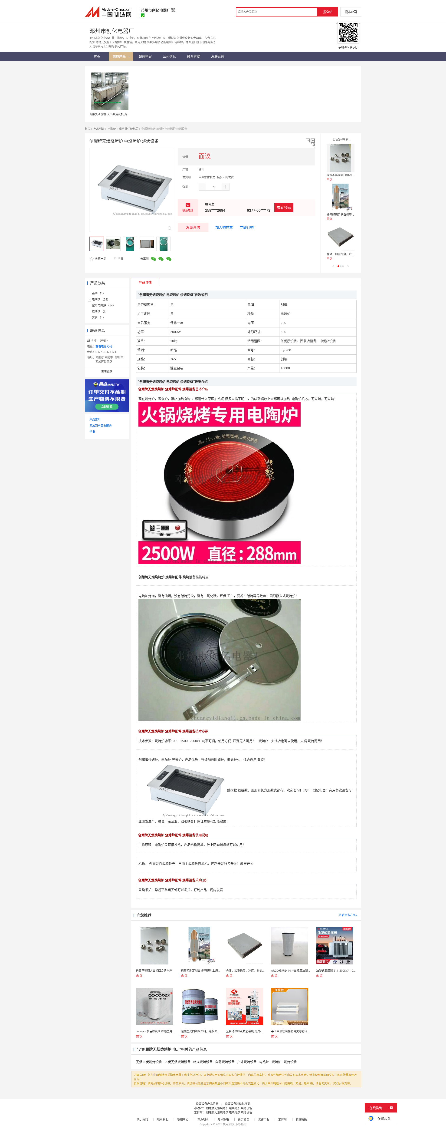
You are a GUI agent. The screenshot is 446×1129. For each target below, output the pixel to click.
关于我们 (142, 1119)
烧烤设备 (290, 1062)
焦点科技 (228, 1124)
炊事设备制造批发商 (237, 1104)
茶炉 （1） (98, 293)
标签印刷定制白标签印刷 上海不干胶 (349, 215)
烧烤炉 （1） (100, 312)
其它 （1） (98, 318)
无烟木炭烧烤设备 (149, 1062)
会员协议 (243, 1119)
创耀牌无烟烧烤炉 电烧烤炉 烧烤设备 (229, 1108)
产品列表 (99, 129)
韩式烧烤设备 (203, 1062)
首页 (87, 129)
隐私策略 (223, 1119)
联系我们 (162, 1119)
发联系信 (193, 227)
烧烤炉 (276, 1062)
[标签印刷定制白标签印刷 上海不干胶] (340, 197)
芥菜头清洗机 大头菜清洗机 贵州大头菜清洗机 (118, 114)
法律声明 (263, 1119)
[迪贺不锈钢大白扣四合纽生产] (340, 158)
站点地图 (203, 1119)
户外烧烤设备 (247, 1062)
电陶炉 (112, 129)
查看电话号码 (103, 346)
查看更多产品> (348, 915)
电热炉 (264, 1062)
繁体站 (282, 1119)
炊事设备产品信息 (207, 1104)
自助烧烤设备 (225, 1062)
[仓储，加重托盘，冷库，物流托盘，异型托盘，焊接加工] (340, 237)
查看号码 (284, 207)
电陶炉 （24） (101, 299)
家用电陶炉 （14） (103, 305)
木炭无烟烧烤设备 (177, 1062)
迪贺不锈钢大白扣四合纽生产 (345, 175)
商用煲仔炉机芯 (128, 129)
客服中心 (182, 1119)
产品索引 (95, 420)
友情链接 (301, 1119)
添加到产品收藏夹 (100, 426)
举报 (120, 259)
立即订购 (247, 227)
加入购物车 (224, 227)
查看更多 (106, 371)
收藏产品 (100, 259)
